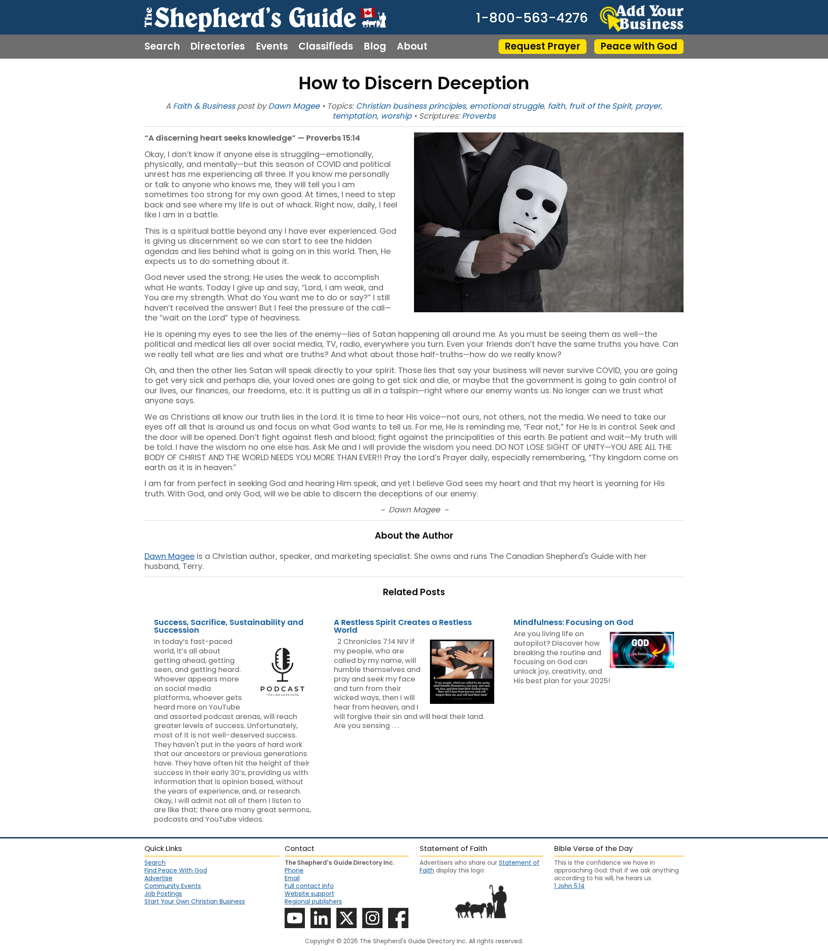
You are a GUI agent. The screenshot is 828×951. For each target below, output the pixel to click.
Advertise (158, 878)
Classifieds (325, 46)
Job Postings (163, 893)
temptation (354, 115)
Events (272, 46)
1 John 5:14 (569, 886)
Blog (375, 46)
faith (556, 105)
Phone (294, 870)
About (412, 46)
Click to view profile (234, 641)
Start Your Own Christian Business (194, 901)
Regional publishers (313, 901)
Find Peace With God (175, 870)
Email (292, 878)
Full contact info (309, 886)
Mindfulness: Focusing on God (574, 622)
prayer (648, 105)
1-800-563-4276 (532, 18)
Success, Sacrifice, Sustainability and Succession (229, 626)
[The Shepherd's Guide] (265, 17)
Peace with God (638, 46)
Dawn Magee (294, 105)
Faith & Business (204, 105)
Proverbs (479, 115)
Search (162, 46)
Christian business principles (411, 105)
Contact (164, 70)
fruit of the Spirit (600, 105)
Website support (309, 893)
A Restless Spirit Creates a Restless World (403, 626)
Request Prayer (542, 46)
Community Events (172, 886)
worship (396, 115)
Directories (217, 46)
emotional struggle (507, 105)
